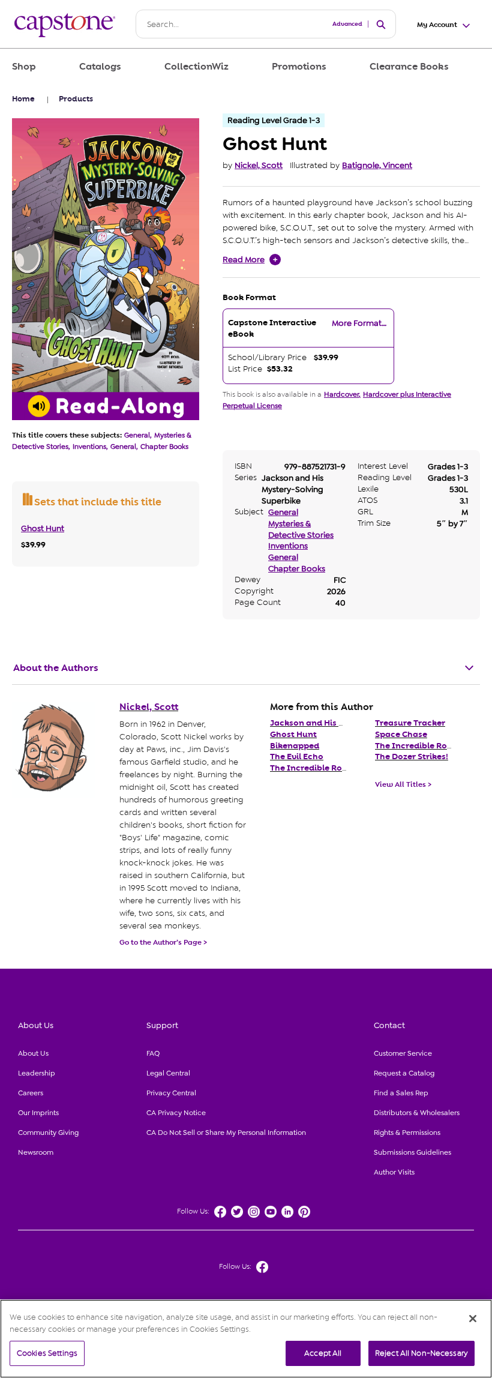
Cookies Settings (47, 1353)
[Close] (473, 1318)
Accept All (322, 1353)
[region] (246, 1338)
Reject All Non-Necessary (421, 1353)
